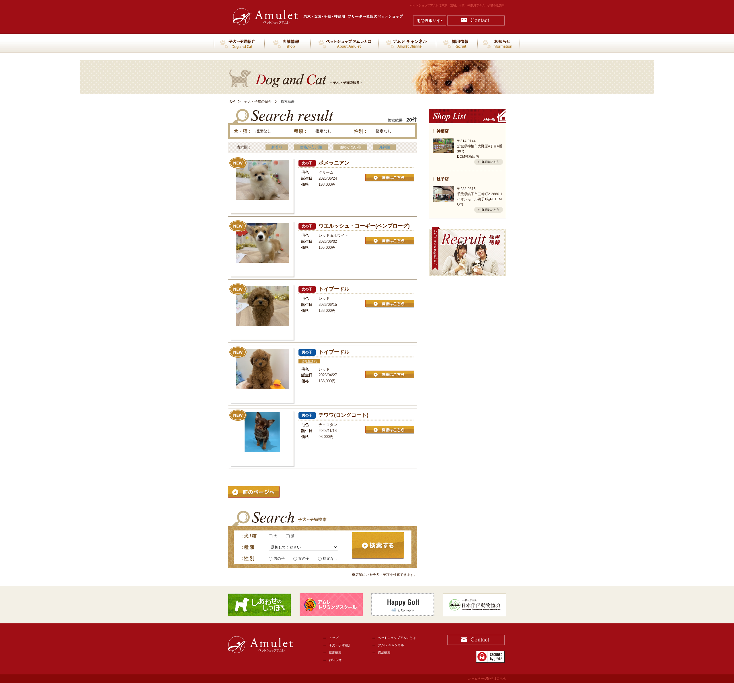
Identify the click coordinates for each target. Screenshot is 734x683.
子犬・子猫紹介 (340, 645)
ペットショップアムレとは (397, 637)
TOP (231, 101)
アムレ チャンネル (391, 645)
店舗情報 (384, 652)
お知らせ (335, 660)
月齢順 (384, 147)
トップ (333, 637)
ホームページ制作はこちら (487, 678)
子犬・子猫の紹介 (258, 101)
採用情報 (335, 652)
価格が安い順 (311, 147)
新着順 (276, 147)
